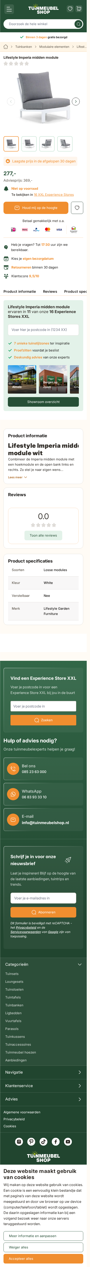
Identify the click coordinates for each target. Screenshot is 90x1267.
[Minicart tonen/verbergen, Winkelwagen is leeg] (78, 8)
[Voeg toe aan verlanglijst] (77, 208)
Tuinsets (12, 974)
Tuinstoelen (14, 989)
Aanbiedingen (16, 1060)
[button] (16, 63)
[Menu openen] (9, 9)
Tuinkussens (15, 1037)
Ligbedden (13, 1013)
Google (53, 932)
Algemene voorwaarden (21, 1112)
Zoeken (47, 720)
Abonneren (46, 912)
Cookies (9, 1126)
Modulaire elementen (54, 46)
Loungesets (14, 982)
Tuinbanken (23, 46)
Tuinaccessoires (18, 1044)
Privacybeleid (14, 1119)
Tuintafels (13, 997)
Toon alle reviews (43, 535)
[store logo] (43, 8)
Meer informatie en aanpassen (32, 1236)
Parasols (12, 1029)
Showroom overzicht (43, 402)
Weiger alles (18, 1247)
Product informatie (19, 291)
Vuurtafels (13, 1021)
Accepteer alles (21, 1259)
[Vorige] (11, 101)
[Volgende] (76, 101)
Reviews (50, 291)
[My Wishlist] (70, 8)
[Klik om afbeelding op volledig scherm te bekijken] (43, 97)
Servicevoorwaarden (25, 932)
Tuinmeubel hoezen (20, 1052)
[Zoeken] (78, 24)
